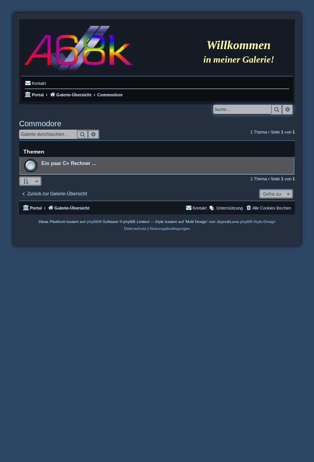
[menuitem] (35, 83)
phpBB (93, 221)
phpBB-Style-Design (258, 221)
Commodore (40, 123)
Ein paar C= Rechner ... (68, 163)
